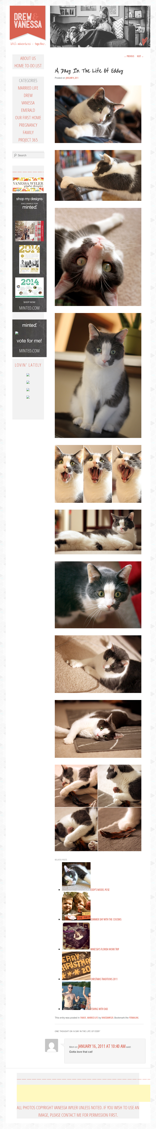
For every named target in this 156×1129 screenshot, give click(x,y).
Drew (28, 95)
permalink (133, 1017)
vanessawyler (107, 1017)
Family (83, 1017)
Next (140, 56)
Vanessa (28, 102)
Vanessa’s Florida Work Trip (105, 949)
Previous (129, 56)
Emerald (28, 110)
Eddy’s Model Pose (100, 889)
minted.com (29, 350)
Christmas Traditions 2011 (104, 979)
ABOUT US (28, 58)
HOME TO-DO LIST (28, 65)
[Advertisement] (86, 1093)
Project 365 (28, 140)
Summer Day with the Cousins (106, 919)
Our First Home (28, 117)
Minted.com (29, 308)
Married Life (92, 1017)
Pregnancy (28, 125)
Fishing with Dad (99, 1009)
